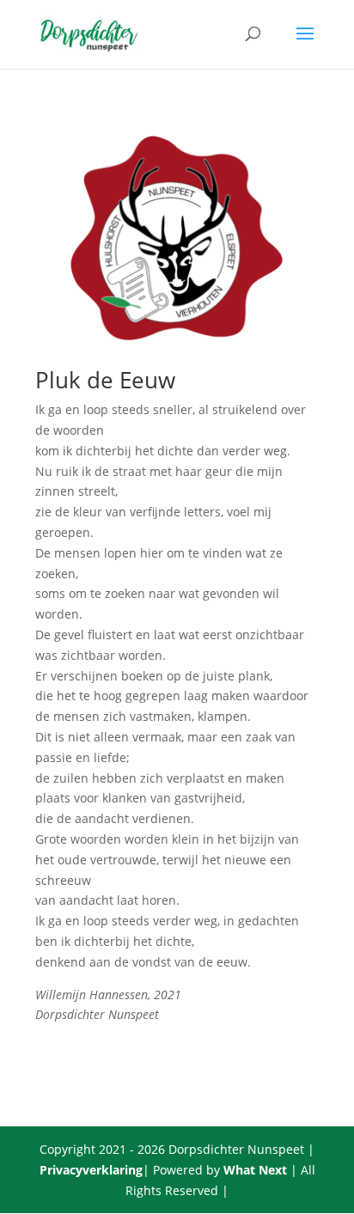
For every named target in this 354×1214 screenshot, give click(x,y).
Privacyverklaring (91, 1170)
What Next (255, 1170)
